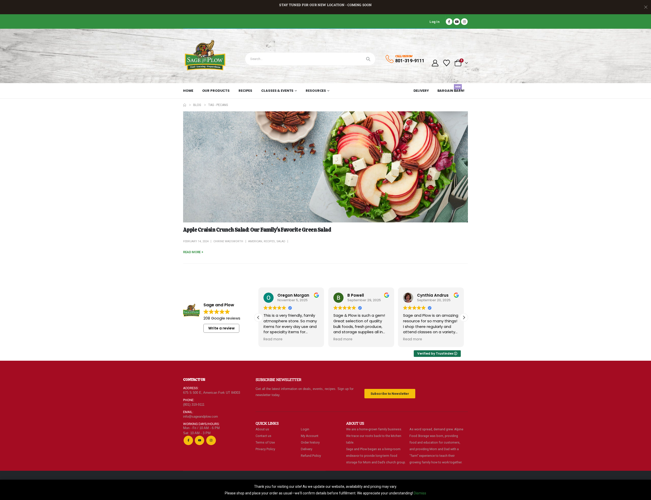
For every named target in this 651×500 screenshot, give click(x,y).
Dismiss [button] (420, 493)
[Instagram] (464, 21)
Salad (280, 241)
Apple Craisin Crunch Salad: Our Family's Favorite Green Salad (257, 229)
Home (188, 90)
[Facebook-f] (188, 440)
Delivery (421, 90)
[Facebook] (449, 21)
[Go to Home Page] (184, 105)
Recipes (245, 90)
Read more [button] (273, 339)
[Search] (368, 59)
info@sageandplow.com (200, 416)
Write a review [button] (221, 328)
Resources (316, 90)
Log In (434, 22)
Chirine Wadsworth (228, 241)
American (255, 241)
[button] (464, 317)
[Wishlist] (447, 63)
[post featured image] (325, 166)
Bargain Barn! (450, 89)
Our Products (216, 90)
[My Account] (435, 63)
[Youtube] (456, 21)
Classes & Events (277, 90)
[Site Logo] (205, 55)
